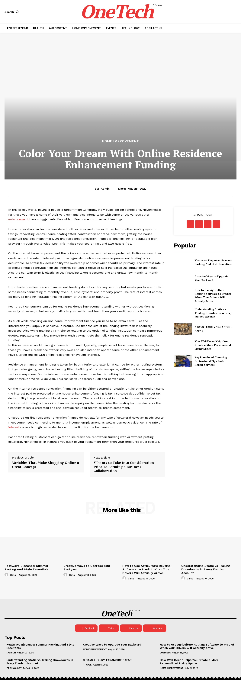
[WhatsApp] (216, 224)
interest (13, 427)
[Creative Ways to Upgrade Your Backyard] (182, 278)
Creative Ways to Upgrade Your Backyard (211, 278)
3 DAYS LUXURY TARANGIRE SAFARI (107, 660)
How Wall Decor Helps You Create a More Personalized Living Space (213, 345)
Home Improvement (120, 141)
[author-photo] (7, 575)
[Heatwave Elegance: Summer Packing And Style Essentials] (182, 262)
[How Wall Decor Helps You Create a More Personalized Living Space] (182, 345)
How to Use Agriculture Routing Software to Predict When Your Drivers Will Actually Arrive (213, 295)
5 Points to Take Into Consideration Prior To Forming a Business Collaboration (124, 467)
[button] (12, 12)
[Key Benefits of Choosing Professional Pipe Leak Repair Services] (182, 361)
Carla (13, 575)
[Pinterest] (207, 224)
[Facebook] (190, 224)
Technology (13, 668)
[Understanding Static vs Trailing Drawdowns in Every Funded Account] (182, 313)
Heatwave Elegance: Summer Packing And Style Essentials (213, 262)
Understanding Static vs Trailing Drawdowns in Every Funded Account (213, 312)
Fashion (11, 652)
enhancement (18, 219)
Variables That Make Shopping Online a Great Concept (45, 465)
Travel (87, 664)
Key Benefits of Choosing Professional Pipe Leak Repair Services (211, 361)
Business (165, 652)
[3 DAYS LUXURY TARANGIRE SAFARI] (182, 329)
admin (105, 188)
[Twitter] (199, 224)
